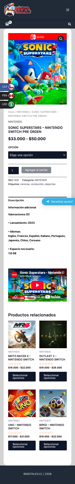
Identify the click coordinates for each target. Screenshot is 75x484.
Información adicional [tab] (22, 207)
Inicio (11, 111)
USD (7, 104)
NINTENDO (23, 111)
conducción (37, 184)
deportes (50, 184)
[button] (69, 24)
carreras (24, 184)
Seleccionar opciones (20, 377)
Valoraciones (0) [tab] (19, 214)
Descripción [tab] (16, 200)
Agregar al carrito (36, 170)
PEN (7, 95)
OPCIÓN (13, 147)
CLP (7, 86)
